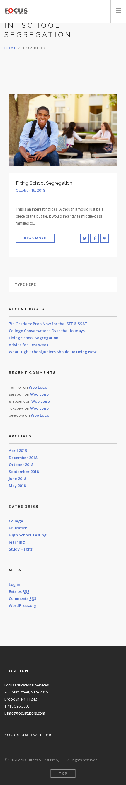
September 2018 (24, 471)
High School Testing (28, 535)
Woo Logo (38, 387)
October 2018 (21, 464)
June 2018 (17, 478)
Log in (14, 584)
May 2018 (17, 485)
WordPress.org (23, 605)
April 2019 (18, 450)
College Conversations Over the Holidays (47, 330)
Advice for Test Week (28, 344)
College (16, 521)
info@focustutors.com (26, 713)
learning (17, 542)
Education (18, 528)
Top (63, 774)
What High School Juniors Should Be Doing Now (53, 351)
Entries (19, 591)
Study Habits (21, 549)
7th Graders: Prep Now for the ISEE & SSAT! (49, 323)
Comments (22, 598)
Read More (35, 238)
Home (10, 48)
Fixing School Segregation (33, 337)
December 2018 (23, 457)
